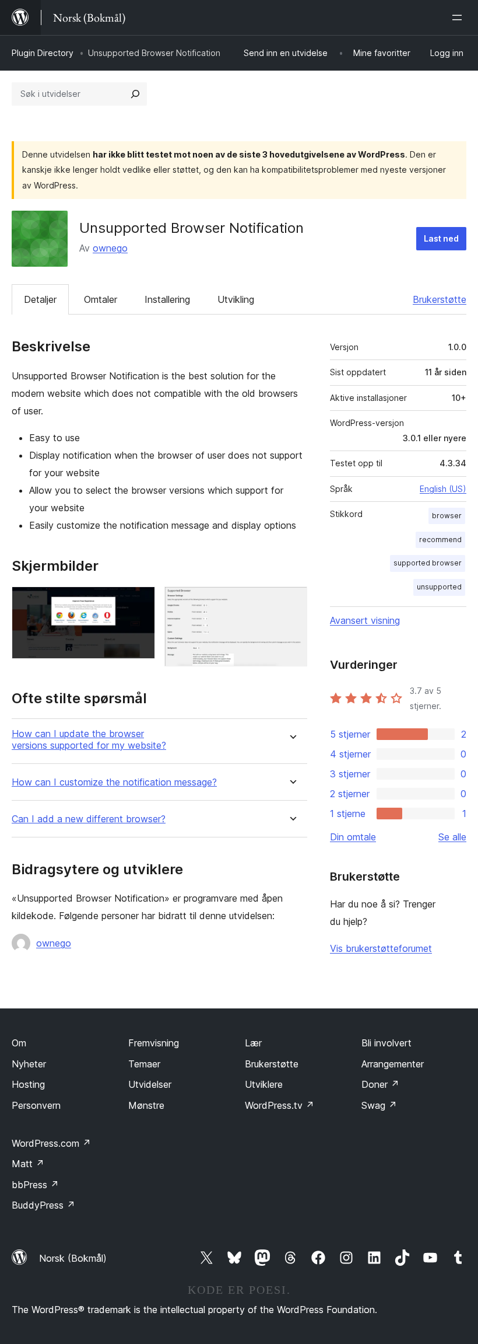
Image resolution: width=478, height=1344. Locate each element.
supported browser (427, 562)
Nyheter (29, 1064)
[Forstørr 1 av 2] (139, 602)
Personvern (36, 1105)
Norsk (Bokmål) (73, 1258)
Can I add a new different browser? (89, 819)
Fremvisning (153, 1043)
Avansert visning (365, 620)
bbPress (35, 1185)
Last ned (441, 238)
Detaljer (40, 299)
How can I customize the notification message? (114, 782)
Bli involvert (386, 1043)
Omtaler (100, 299)
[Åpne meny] (459, 17)
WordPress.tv (279, 1105)
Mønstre (146, 1105)
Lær (253, 1043)
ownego (110, 248)
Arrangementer (392, 1064)
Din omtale (353, 837)
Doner (380, 1084)
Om (19, 1043)
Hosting (28, 1084)
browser (447, 515)
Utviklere (264, 1084)
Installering (167, 299)
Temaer (144, 1064)
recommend (440, 539)
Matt (28, 1164)
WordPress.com (51, 1143)
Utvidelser (149, 1084)
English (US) (443, 489)
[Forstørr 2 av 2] (291, 602)
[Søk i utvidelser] (135, 94)
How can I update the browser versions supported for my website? (89, 739)
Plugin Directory (42, 53)
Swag (379, 1105)
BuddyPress (43, 1205)
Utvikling (235, 299)
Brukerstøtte (439, 299)
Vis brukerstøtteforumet (381, 948)
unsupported (439, 586)
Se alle (452, 837)
